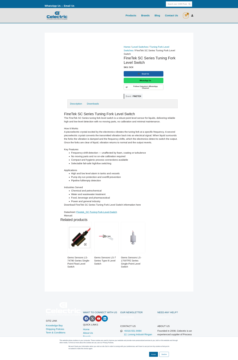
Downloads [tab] (93, 103)
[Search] (189, 4)
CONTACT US (165, 317)
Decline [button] (164, 354)
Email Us (69, 5)
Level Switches (140, 47)
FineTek (137, 96)
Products (131, 15)
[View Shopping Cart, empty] (186, 15)
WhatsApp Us (53, 5)
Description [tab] (76, 103)
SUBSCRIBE (127, 317)
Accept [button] (153, 354)
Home (127, 47)
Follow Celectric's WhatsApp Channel (145, 87)
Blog (157, 15)
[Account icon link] (192, 15)
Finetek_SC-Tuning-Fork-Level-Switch (96, 212)
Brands (145, 15)
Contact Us (171, 15)
